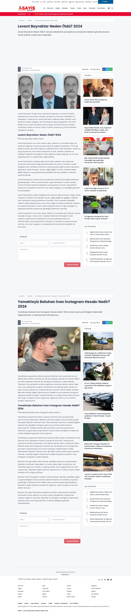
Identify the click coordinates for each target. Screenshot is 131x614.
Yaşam (72, 8)
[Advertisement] (71, 54)
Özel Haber (101, 8)
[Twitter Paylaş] (107, 69)
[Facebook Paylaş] (104, 69)
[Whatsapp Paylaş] (111, 69)
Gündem (65, 8)
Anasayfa (22, 20)
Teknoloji (92, 8)
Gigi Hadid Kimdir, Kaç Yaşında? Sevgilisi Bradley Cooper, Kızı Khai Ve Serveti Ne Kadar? (69, 14)
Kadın (79, 8)
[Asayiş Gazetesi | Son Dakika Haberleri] (27, 8)
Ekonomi (50, 8)
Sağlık (57, 8)
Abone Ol (85, 69)
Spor (85, 8)
